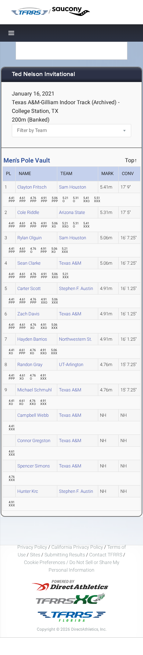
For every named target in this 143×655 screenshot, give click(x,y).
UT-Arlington (71, 364)
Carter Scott (29, 288)
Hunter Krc (27, 491)
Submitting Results (64, 554)
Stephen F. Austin (76, 288)
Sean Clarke (29, 263)
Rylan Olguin (29, 237)
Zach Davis (28, 313)
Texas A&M (70, 263)
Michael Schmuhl (34, 389)
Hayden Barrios (32, 339)
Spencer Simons (33, 466)
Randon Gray (29, 364)
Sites (35, 554)
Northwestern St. (75, 339)
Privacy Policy (32, 547)
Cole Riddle (28, 212)
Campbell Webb (33, 415)
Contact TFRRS (106, 554)
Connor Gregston (33, 440)
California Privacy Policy (77, 547)
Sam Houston (72, 187)
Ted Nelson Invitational (43, 74)
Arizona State (72, 212)
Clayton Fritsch (32, 187)
